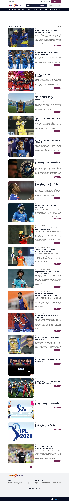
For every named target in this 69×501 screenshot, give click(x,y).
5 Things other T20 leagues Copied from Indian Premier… (47, 382)
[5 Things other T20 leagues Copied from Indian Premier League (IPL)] (21, 388)
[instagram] (49, 1)
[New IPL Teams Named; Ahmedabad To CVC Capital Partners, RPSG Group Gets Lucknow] (21, 103)
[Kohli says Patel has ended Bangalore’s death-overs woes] (21, 300)
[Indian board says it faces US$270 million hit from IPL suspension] (21, 168)
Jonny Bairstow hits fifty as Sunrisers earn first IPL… (45, 250)
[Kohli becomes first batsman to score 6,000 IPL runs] (21, 234)
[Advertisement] (34, 18)
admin (38, 181)
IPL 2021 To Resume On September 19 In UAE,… (47, 141)
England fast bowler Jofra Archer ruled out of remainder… (47, 185)
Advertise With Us (56, 1)
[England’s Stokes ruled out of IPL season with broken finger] (21, 278)
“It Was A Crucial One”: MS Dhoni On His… (48, 119)
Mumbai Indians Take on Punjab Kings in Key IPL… (46, 53)
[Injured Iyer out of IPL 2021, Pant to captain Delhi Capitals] (21, 322)
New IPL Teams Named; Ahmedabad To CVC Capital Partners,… (44, 98)
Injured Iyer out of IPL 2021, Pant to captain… (47, 316)
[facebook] (44, 1)
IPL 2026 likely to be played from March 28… (47, 75)
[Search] (59, 5)
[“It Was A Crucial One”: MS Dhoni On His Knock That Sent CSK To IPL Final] (21, 125)
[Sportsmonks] (16, 5)
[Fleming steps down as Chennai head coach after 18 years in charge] (21, 37)
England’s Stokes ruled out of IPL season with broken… (47, 272)
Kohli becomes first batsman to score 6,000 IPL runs (46, 229)
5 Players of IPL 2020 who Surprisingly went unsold (44, 448)
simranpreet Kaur (40, 28)
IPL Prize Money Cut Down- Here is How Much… (47, 338)
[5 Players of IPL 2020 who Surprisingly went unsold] (21, 453)
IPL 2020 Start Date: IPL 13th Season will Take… (45, 426)
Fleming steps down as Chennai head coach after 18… (46, 31)
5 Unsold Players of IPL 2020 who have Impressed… (47, 404)
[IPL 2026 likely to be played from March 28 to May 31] (21, 81)
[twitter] (47, 1)
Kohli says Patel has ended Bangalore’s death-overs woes (46, 294)
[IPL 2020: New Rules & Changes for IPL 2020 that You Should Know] (21, 366)
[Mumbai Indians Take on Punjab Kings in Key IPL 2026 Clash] (21, 59)
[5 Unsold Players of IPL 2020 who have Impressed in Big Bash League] (21, 409)
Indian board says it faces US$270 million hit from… (47, 163)
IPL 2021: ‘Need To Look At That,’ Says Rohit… (46, 207)
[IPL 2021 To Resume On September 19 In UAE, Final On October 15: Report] (21, 147)
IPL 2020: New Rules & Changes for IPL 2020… (47, 360)
